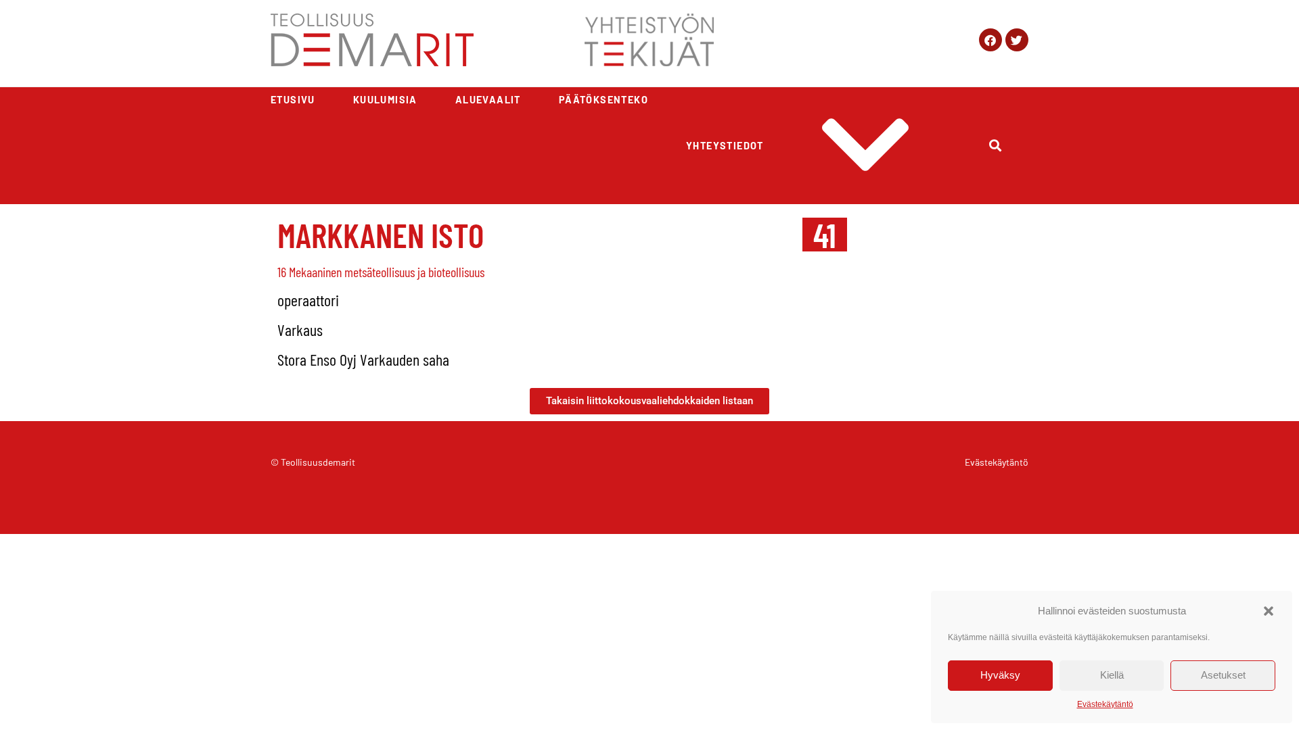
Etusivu (293, 99)
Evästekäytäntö (1105, 704)
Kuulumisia (385, 99)
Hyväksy (1000, 675)
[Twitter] (1016, 39)
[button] (1268, 611)
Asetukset (1223, 675)
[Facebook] (990, 39)
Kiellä (1112, 675)
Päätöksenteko (603, 99)
